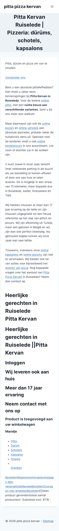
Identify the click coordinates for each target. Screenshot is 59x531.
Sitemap (48, 521)
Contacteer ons (15, 77)
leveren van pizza (16, 267)
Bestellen (11, 477)
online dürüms (32, 254)
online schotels (29, 128)
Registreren (24, 477)
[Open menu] (52, 6)
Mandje (26, 486)
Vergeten (38, 477)
